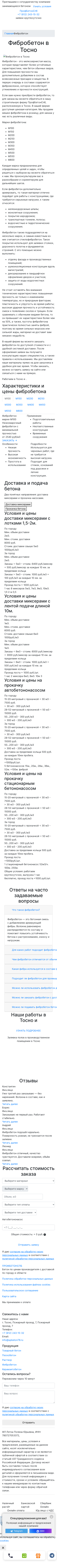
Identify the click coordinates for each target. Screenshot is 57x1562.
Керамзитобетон (11, 1369)
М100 (8, 398)
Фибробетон (9, 1364)
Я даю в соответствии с (28, 1255)
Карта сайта (9, 1296)
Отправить (28, 1422)
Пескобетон (9, 1355)
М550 (8, 410)
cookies (4, 1540)
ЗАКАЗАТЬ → (9, 440)
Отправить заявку (28, 1244)
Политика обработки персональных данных (27, 1278)
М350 (19, 404)
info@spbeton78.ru (12, 1340)
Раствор (7, 1359)
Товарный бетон (11, 1350)
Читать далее (10, 1104)
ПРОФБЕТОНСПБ (12, 1265)
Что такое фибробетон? (25, 909)
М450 (42, 404)
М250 (41, 398)
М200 (30, 398)
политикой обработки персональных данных (28, 1258)
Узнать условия (42, 6)
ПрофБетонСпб (28, 10)
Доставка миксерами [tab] (18, 504)
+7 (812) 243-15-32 (28, 14)
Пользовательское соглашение (20, 1290)
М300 (8, 404)
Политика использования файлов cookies (26, 1284)
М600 (19, 410)
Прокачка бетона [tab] (16, 508)
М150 (19, 398)
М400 (30, 404)
